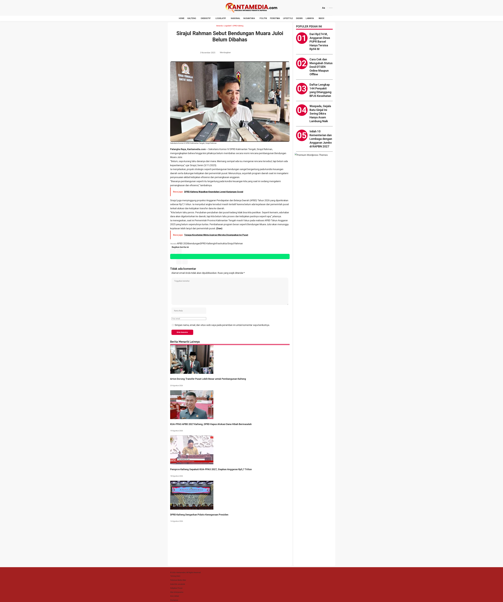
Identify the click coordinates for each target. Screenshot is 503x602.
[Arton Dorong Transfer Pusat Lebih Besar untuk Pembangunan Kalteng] (191, 359)
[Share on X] (237, 53)
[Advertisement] (314, 252)
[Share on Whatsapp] (242, 53)
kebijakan (244, 216)
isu (241, 161)
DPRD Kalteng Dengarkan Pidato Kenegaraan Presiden (199, 514)
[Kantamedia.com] (251, 8)
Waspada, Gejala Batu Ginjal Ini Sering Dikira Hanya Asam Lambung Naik (320, 113)
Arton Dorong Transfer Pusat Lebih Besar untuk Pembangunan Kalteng (208, 378)
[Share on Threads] (250, 53)
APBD (253, 200)
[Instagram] (182, 8)
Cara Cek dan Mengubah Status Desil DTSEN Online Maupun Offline (321, 67)
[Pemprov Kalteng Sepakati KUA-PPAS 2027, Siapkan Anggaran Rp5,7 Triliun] (191, 449)
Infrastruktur (220, 243)
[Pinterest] (185, 8)
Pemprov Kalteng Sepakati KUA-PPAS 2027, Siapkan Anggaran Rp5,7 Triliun (211, 469)
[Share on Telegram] (246, 53)
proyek (190, 169)
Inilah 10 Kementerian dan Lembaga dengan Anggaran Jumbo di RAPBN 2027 (321, 139)
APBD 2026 (182, 243)
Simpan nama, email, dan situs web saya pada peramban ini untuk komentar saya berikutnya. (222, 325)
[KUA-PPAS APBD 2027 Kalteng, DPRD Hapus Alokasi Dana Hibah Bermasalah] (191, 404)
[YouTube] (178, 8)
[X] (175, 8)
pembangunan (188, 181)
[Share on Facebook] (233, 53)
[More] (258, 53)
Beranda (219, 26)
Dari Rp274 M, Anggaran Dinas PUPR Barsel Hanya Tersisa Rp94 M (320, 41)
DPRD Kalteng (238, 26)
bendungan (194, 243)
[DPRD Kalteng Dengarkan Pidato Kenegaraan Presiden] (191, 495)
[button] (319, 8)
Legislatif (227, 26)
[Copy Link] (254, 53)
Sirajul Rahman (235, 243)
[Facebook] (172, 8)
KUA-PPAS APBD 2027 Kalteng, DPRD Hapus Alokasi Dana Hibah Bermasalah (211, 424)
